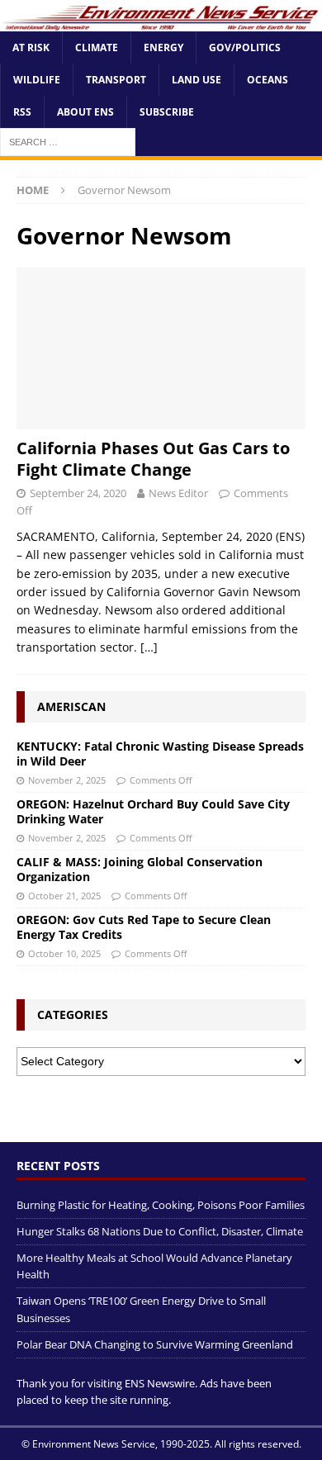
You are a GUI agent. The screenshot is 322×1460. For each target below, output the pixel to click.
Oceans (267, 80)
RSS (22, 112)
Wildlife (36, 80)
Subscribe (167, 112)
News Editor (178, 493)
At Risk (31, 47)
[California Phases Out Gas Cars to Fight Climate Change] (161, 349)
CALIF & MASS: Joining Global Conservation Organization (140, 869)
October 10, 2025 (64, 953)
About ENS (85, 112)
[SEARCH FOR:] (67, 142)
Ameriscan (71, 706)
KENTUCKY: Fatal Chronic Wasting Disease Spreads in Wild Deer (160, 753)
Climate (96, 47)
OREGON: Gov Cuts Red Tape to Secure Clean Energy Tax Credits (144, 927)
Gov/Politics (245, 47)
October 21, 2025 (64, 895)
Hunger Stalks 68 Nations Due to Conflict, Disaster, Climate (160, 1231)
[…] (149, 647)
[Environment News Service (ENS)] (161, 21)
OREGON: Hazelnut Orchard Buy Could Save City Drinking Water (153, 811)
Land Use (196, 80)
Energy (163, 47)
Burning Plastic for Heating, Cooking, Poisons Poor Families (161, 1204)
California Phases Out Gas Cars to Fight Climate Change (153, 459)
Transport (116, 80)
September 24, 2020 (78, 493)
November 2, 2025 (67, 780)
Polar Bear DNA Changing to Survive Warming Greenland (155, 1344)
